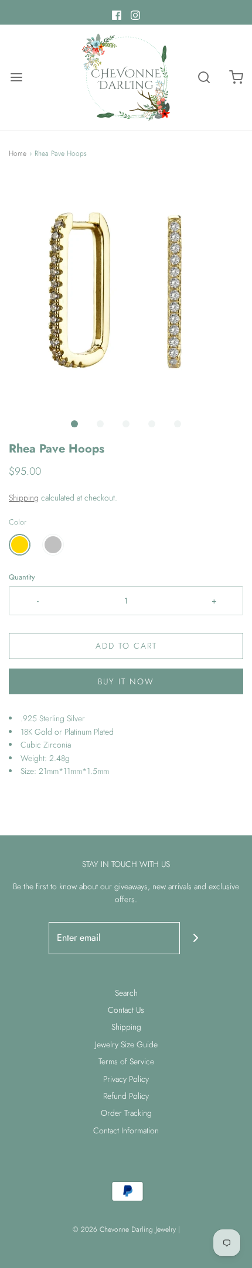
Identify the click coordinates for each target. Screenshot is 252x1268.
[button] (126, 294)
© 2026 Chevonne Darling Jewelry (124, 1229)
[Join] (196, 938)
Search (126, 993)
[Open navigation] (16, 77)
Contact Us (126, 1010)
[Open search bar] (204, 77)
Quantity (22, 577)
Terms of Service (126, 1061)
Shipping (24, 497)
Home (17, 153)
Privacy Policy (126, 1079)
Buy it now (126, 681)
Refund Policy (126, 1096)
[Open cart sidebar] (236, 77)
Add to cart (126, 646)
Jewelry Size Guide (126, 1044)
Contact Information (126, 1130)
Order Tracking (126, 1113)
